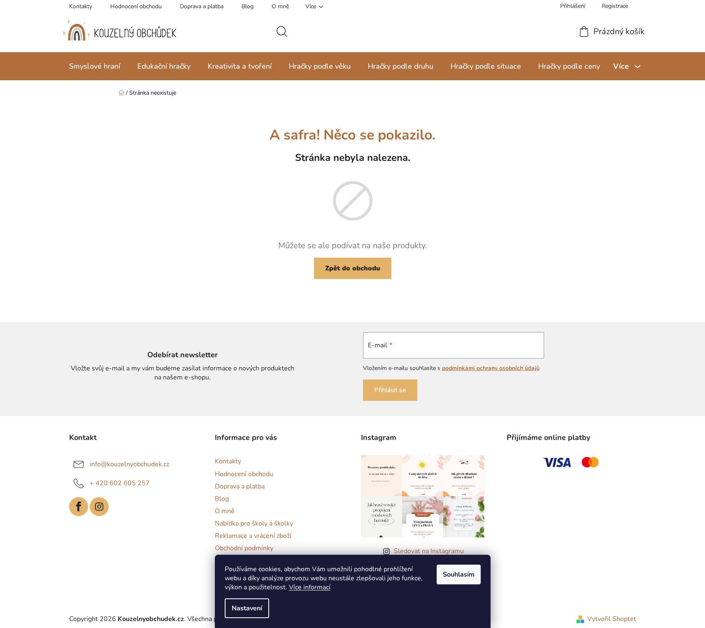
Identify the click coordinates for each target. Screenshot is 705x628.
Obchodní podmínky (244, 548)
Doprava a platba (201, 6)
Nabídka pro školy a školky (254, 523)
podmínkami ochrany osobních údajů (491, 368)
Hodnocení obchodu (136, 6)
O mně (280, 6)
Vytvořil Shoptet (611, 618)
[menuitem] (94, 66)
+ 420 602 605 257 (120, 483)
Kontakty (80, 6)
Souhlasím (459, 574)
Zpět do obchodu (352, 268)
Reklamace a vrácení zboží (253, 535)
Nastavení (247, 608)
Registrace (615, 6)
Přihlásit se (390, 390)
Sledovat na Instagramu (429, 551)
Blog (248, 6)
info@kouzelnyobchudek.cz (129, 464)
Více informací (309, 587)
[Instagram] (99, 506)
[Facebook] (78, 506)
